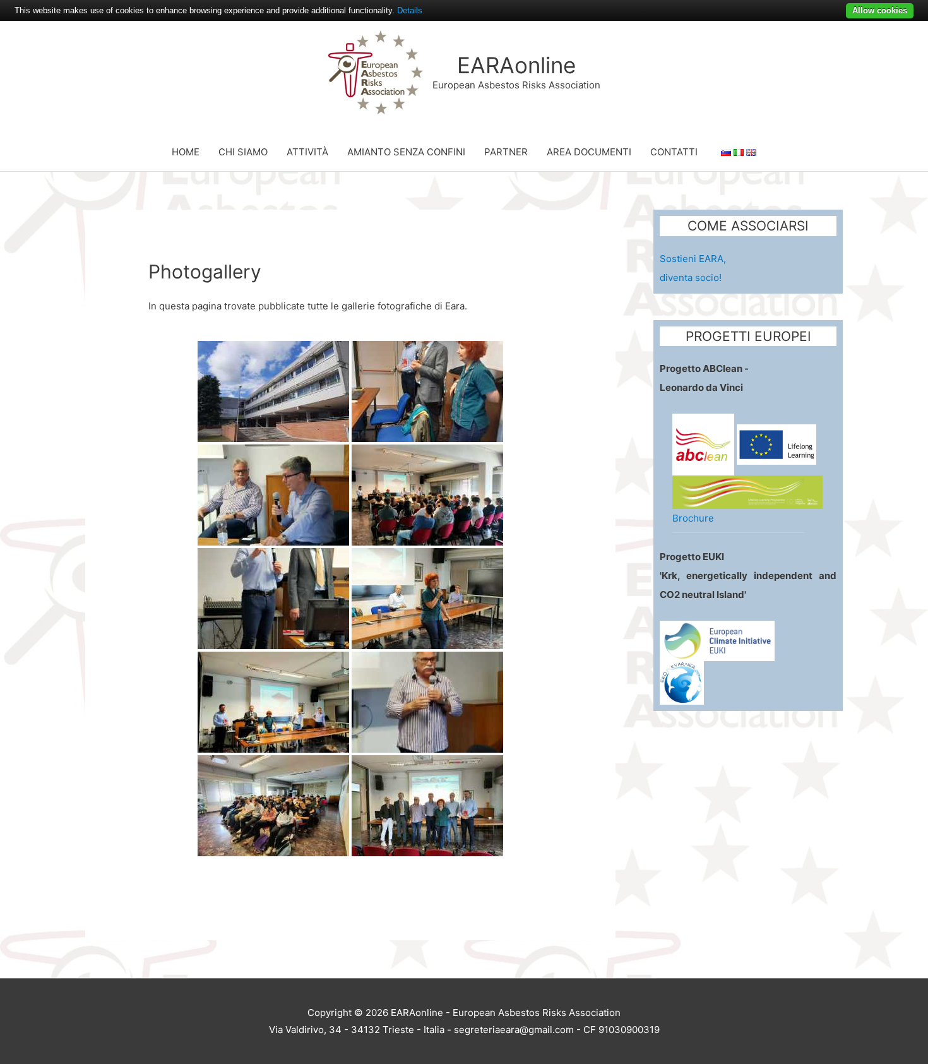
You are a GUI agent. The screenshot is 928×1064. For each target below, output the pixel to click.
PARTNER (506, 152)
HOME (185, 152)
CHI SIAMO (243, 152)
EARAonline (516, 65)
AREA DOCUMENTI (589, 152)
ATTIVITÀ (307, 152)
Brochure (693, 518)
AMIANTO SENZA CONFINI (406, 152)
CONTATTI (674, 152)
